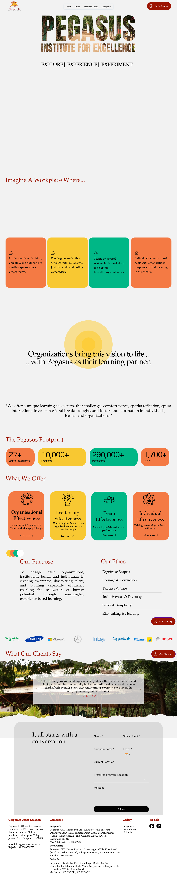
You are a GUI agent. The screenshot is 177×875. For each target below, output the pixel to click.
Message (99, 787)
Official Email (131, 736)
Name (98, 736)
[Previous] (38, 689)
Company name (104, 748)
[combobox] (121, 780)
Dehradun (129, 832)
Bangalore (128, 825)
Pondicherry (129, 828)
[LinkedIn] (158, 826)
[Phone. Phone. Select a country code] (128, 754)
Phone (127, 748)
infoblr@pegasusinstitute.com (24, 844)
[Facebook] (151, 826)
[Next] (140, 689)
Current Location (104, 761)
